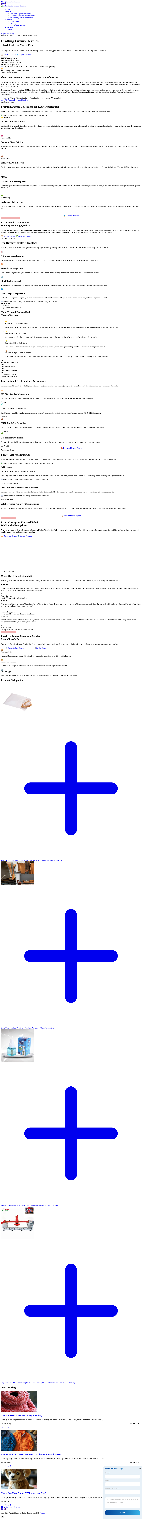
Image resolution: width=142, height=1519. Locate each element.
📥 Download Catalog (9, 536)
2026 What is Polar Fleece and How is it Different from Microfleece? (31, 1454)
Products (8, 12)
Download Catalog (21, 100)
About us (8, 30)
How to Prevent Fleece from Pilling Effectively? (22, 1415)
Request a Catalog (7, 33)
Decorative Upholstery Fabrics (20, 14)
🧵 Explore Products (24, 54)
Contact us (9, 28)
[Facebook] (1, 4)
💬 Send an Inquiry (40, 648)
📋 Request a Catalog (8, 54)
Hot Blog (13, 24)
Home (7, 10)
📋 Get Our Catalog (8, 236)
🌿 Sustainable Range (23, 236)
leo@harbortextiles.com (11, 2)
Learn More (5, 1427)
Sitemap (42, 1513)
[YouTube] (5, 4)
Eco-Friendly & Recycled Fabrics (21, 18)
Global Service (15, 22)
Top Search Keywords (18, 26)
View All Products (7, 100)
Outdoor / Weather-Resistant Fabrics (22, 16)
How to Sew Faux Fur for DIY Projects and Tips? (23, 1493)
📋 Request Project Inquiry (71, 516)
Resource (8, 20)
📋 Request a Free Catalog (14, 648)
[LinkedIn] (3, 4)
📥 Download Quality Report (71, 448)
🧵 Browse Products (24, 536)
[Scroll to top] (2, 1517)
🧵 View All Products (71, 216)
